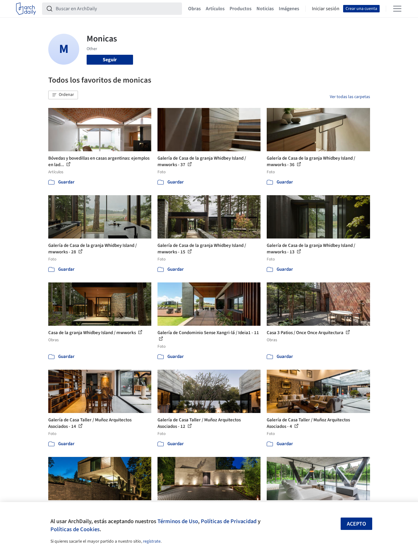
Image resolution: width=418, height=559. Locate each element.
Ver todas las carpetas (350, 97)
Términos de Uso (177, 521)
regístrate (152, 541)
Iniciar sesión (325, 8)
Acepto (356, 524)
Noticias (265, 8)
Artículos (215, 8)
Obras (194, 8)
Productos (241, 8)
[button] (63, 95)
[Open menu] (397, 9)
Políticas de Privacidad (228, 521)
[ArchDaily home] (26, 8)
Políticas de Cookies (75, 529)
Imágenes (289, 8)
